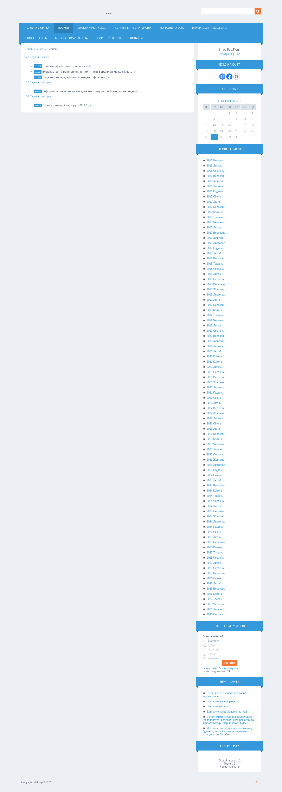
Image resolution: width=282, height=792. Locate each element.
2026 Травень (215, 599)
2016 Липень (214, 165)
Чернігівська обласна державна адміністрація (224, 695)
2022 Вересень (216, 408)
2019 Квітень (215, 310)
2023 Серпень (215, 454)
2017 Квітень (215, 212)
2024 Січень (214, 475)
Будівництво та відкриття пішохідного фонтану (74, 77)
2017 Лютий (214, 201)
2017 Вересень (216, 232)
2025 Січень (214, 531)
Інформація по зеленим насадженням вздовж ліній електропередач (89, 91)
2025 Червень (215, 557)
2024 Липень (214, 506)
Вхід (237, 54)
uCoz (258, 782)
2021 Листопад (216, 387)
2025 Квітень (215, 547)
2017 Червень (215, 222)
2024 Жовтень (215, 516)
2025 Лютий (214, 537)
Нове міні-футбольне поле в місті (65, 66)
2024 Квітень (215, 490)
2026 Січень (214, 578)
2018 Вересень (216, 284)
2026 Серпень (215, 614)
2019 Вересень (216, 335)
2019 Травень (215, 315)
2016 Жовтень (215, 181)
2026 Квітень (215, 593)
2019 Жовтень (215, 341)
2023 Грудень (215, 470)
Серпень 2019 (229, 100)
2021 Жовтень (215, 382)
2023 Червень (215, 444)
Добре (211, 645)
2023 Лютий (214, 428)
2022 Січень (214, 397)
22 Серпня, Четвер (37, 57)
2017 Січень (214, 196)
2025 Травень (215, 552)
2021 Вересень (216, 377)
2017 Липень (214, 227)
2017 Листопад (216, 243)
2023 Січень (214, 423)
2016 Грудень (215, 191)
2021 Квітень (215, 361)
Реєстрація (225, 54)
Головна (30, 49)
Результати (210, 668)
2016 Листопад (216, 186)
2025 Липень (214, 562)
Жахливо (213, 658)
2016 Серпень (215, 170)
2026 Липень (214, 609)
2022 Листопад (216, 418)
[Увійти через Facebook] (229, 76)
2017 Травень (215, 217)
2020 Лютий (214, 351)
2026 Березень (216, 588)
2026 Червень (215, 604)
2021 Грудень (215, 392)
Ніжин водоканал (217, 706)
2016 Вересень (216, 175)
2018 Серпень (215, 279)
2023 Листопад (216, 464)
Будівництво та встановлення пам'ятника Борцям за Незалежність (87, 71)
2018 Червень (215, 268)
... (108, 11)
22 (229, 131)
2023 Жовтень (215, 459)
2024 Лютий (214, 480)
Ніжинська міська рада (221, 701)
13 (214, 125)
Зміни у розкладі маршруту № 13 (65, 105)
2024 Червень (215, 500)
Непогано (213, 649)
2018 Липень (214, 273)
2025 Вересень (216, 573)
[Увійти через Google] (236, 76)
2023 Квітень (215, 439)
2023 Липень (214, 449)
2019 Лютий (214, 299)
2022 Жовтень (215, 413)
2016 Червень (215, 160)
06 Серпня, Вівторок (38, 96)
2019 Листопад (216, 346)
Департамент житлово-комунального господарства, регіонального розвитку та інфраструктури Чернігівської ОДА (228, 720)
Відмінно (213, 640)
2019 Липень (214, 325)
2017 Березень (216, 206)
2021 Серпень (215, 372)
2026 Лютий (214, 583)
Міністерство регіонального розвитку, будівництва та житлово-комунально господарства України (228, 731)
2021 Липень (214, 366)
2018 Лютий (214, 253)
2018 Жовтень (215, 289)
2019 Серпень (215, 330)
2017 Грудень (215, 248)
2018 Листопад (216, 294)
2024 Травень (215, 495)
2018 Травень (215, 263)
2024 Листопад (216, 521)
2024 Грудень (215, 526)
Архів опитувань (229, 668)
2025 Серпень (215, 568)
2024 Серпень (215, 511)
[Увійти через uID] (222, 76)
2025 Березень (216, 542)
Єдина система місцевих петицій (227, 711)
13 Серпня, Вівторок (38, 82)
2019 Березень (216, 304)
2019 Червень (215, 320)
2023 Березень (216, 433)
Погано (212, 654)
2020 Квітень (215, 356)
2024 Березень (216, 485)
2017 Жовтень (215, 237)
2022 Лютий (214, 402)
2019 (41, 49)
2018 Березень (216, 258)
